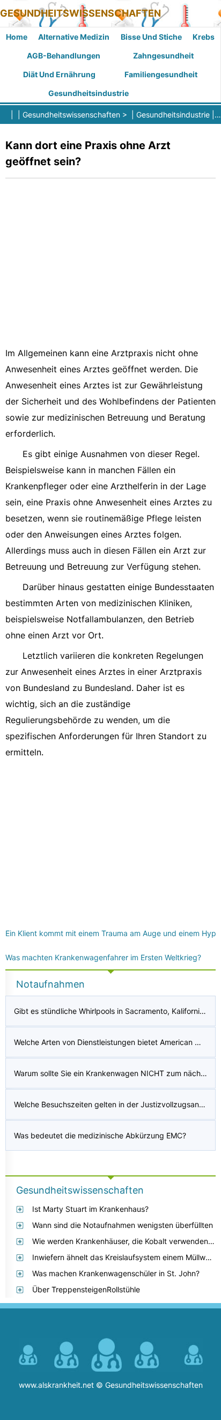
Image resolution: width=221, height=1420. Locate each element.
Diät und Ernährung (59, 74)
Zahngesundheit (163, 55)
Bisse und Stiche (151, 36)
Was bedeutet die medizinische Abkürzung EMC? (100, 1135)
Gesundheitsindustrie (88, 93)
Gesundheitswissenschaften (80, 13)
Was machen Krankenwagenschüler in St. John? (116, 1273)
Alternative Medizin (73, 36)
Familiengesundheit (160, 74)
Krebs (204, 36)
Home (16, 36)
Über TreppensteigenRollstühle (86, 1289)
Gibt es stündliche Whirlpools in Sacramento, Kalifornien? (113, 1011)
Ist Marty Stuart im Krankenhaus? (90, 1208)
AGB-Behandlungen (63, 55)
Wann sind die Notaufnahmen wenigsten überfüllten (122, 1225)
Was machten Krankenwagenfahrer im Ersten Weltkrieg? (103, 957)
